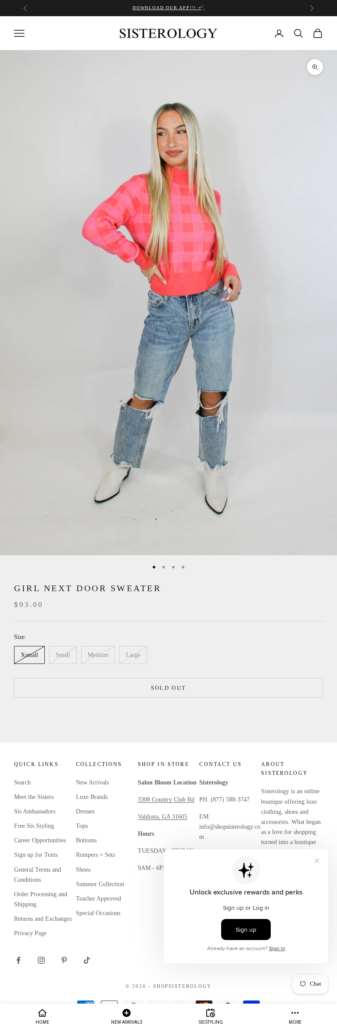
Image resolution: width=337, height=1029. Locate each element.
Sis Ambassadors (34, 811)
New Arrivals (92, 782)
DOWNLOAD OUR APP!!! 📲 (168, 7)
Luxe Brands (92, 797)
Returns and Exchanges (43, 918)
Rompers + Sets (95, 855)
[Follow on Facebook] (18, 960)
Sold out (168, 688)
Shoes (83, 869)
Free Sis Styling (34, 826)
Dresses (85, 811)
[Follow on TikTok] (86, 960)
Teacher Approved (98, 898)
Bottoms (86, 840)
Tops (82, 826)
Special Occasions (98, 913)
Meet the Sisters (34, 797)
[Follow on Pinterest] (64, 960)
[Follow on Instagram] (41, 960)
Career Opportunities (40, 840)
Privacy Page (30, 933)
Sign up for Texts (35, 855)
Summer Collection (100, 884)
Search (22, 782)
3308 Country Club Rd (166, 799)
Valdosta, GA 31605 (162, 816)
